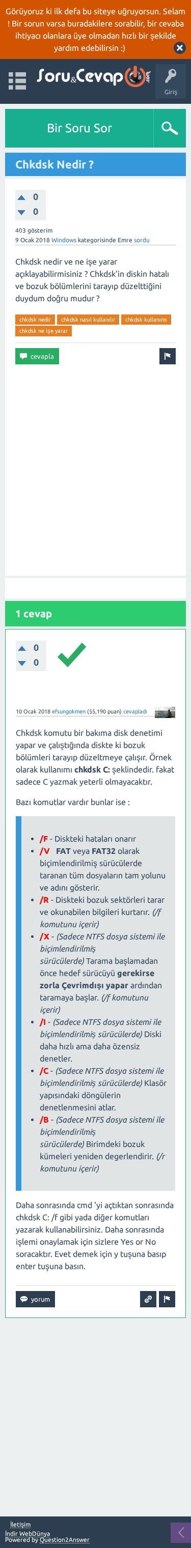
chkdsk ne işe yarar (43, 331)
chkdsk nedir (35, 320)
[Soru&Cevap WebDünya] (93, 76)
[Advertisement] (95, 470)
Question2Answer (65, 1539)
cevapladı (135, 711)
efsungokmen (69, 711)
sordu (142, 240)
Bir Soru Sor (79, 128)
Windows (63, 240)
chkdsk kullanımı (146, 320)
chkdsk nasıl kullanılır (88, 320)
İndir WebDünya (27, 1533)
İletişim (20, 1525)
